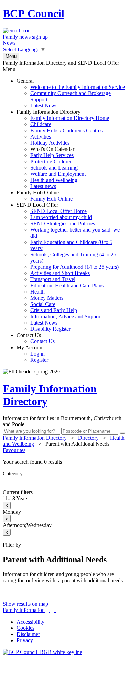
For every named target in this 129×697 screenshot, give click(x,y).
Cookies (25, 628)
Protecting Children (51, 161)
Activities (40, 137)
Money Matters (46, 298)
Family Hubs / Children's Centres (66, 130)
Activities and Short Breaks (60, 273)
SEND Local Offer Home (58, 211)
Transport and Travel (52, 279)
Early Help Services (52, 155)
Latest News (43, 106)
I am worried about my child (61, 217)
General (71, 93)
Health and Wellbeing (53, 180)
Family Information (24, 610)
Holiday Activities (49, 143)
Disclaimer (28, 634)
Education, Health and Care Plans (67, 285)
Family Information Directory (63, 149)
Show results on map (25, 604)
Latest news (43, 186)
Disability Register (50, 329)
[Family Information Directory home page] (42, 652)
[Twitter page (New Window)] (49, 610)
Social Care (42, 304)
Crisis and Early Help (53, 310)
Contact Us (36, 338)
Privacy (25, 640)
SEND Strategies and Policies (62, 223)
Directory (88, 438)
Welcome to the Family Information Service (77, 87)
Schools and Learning (54, 168)
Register (39, 360)
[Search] (122, 433)
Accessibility (30, 622)
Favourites (14, 450)
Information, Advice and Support (66, 316)
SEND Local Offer (68, 267)
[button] (64, 462)
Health (37, 292)
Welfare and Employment (58, 174)
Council (33, 13)
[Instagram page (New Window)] (55, 610)
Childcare (40, 124)
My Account (32, 354)
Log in (37, 354)
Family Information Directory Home (69, 118)
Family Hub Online (45, 195)
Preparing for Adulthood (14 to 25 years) (74, 267)
